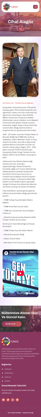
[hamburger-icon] (35, 7)
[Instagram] (12, 400)
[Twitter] (8, 400)
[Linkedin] (17, 400)
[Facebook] (3, 400)
